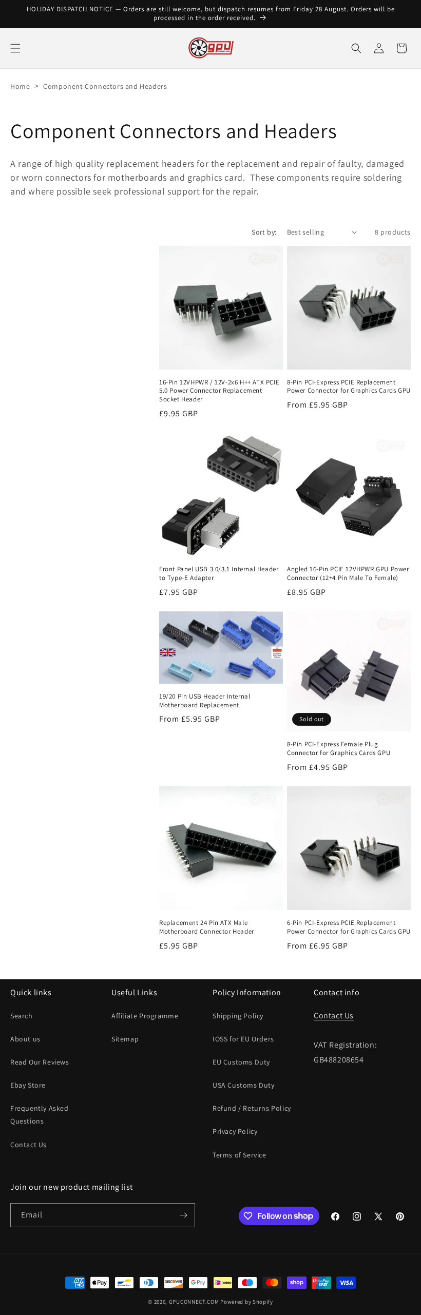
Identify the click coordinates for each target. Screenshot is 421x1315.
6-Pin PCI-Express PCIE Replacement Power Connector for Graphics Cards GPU (349, 927)
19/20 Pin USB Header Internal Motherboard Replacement (204, 700)
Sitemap (125, 1038)
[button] (15, 48)
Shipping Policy (238, 1015)
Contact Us (28, 1144)
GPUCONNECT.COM (194, 1301)
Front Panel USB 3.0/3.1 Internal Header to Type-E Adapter (218, 573)
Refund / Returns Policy (252, 1108)
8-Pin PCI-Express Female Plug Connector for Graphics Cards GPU (338, 748)
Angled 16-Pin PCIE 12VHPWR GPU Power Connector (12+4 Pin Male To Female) (348, 573)
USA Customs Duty (244, 1085)
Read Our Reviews (39, 1062)
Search (21, 1015)
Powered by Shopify (246, 1301)
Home (20, 86)
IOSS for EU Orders (243, 1038)
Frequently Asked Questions (39, 1115)
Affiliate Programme (144, 1015)
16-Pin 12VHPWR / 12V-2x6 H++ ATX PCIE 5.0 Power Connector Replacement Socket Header (219, 391)
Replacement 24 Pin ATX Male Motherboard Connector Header (206, 927)
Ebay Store (28, 1085)
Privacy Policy (235, 1131)
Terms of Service (239, 1154)
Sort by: (264, 232)
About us (25, 1038)
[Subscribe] (183, 1215)
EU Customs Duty (241, 1062)
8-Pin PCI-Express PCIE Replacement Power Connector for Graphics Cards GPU (349, 386)
